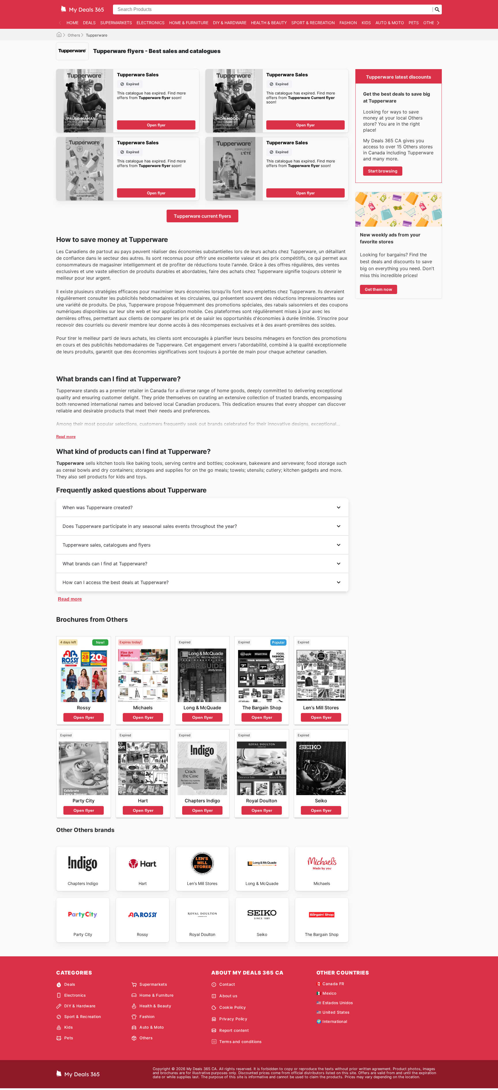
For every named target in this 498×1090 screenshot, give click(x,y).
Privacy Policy (233, 1019)
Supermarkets (116, 22)
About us (228, 996)
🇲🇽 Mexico (326, 993)
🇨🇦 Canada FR (330, 983)
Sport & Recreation (313, 22)
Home (72, 22)
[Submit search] (437, 9)
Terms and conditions (240, 1041)
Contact (227, 984)
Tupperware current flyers (202, 216)
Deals (89, 22)
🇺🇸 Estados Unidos (334, 1002)
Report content (233, 1030)
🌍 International (331, 1021)
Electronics (151, 22)
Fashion (348, 22)
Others (431, 22)
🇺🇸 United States (333, 1012)
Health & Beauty (269, 22)
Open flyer (156, 125)
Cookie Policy (232, 1007)
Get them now (378, 289)
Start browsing (382, 170)
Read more (66, 437)
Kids (366, 22)
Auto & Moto (390, 22)
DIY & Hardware (229, 22)
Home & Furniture (188, 22)
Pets (414, 22)
